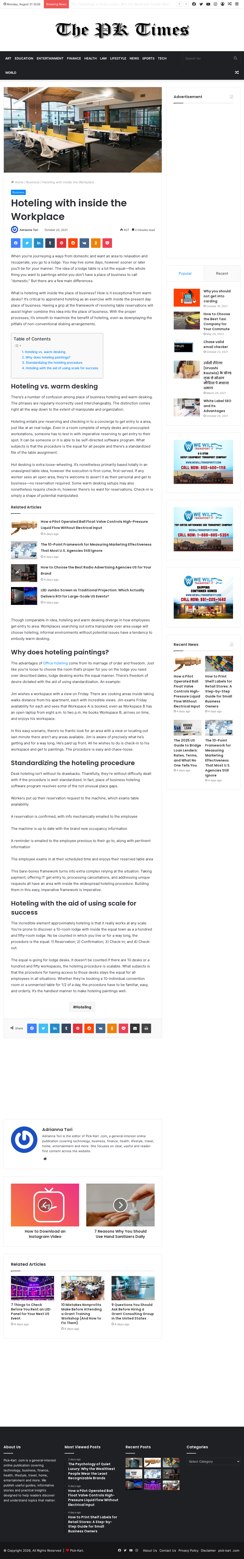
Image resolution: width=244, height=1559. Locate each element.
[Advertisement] (83, 1078)
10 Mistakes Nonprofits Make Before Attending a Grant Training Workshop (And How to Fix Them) (81, 1313)
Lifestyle (118, 58)
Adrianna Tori (29, 230)
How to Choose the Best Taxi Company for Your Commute (216, 321)
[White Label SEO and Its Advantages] (187, 407)
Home (19, 182)
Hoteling (83, 1007)
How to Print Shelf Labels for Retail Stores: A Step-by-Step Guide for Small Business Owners (218, 691)
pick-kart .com (228, 1550)
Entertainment (50, 58)
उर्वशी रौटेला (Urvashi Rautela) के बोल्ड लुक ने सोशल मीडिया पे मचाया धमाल (217, 375)
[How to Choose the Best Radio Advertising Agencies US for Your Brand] (24, 573)
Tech (162, 58)
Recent (222, 273)
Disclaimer (208, 1550)
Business (33, 182)
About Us (150, 1550)
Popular (185, 273)
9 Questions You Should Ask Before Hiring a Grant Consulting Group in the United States (133, 1311)
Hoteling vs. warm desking (45, 352)
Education (24, 58)
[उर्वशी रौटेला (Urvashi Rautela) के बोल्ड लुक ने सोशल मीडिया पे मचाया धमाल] (187, 370)
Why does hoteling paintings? (47, 357)
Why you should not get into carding (217, 296)
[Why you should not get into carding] (187, 298)
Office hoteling (55, 663)
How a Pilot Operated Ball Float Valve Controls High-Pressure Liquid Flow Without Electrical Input (143, 4)
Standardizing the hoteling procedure (54, 362)
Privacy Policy (188, 1550)
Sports (148, 58)
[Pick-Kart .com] (122, 30)
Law (103, 58)
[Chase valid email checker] (187, 348)
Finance (74, 58)
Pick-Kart (76, 1550)
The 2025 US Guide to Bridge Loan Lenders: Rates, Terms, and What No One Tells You (187, 753)
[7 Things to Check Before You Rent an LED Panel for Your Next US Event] (32, 1288)
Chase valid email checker (215, 344)
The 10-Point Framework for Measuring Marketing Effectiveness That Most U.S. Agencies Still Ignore (218, 758)
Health (90, 58)
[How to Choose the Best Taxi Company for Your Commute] (187, 320)
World (10, 73)
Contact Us (167, 1550)
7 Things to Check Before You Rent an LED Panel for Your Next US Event (31, 1311)
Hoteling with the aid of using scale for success (62, 368)
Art (8, 58)
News (134, 58)
